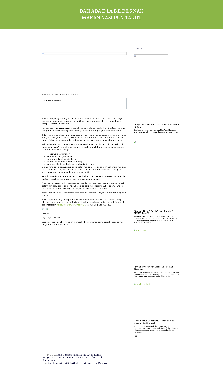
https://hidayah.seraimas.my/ (70, 205)
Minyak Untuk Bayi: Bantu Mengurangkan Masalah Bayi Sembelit (154, 322)
